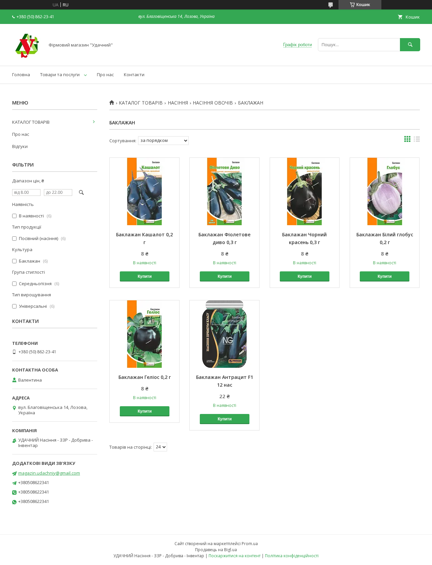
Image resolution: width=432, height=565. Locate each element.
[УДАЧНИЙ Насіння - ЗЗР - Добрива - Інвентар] (26, 57)
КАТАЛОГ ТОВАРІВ (141, 103)
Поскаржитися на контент (235, 556)
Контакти (134, 74)
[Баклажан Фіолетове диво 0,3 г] (224, 191)
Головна (21, 74)
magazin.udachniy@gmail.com (49, 473)
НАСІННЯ (178, 103)
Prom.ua (250, 543)
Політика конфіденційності (292, 556)
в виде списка (417, 140)
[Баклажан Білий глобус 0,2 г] (385, 191)
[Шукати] (410, 44)
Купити (145, 276)
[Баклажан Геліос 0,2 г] (144, 334)
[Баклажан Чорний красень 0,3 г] (305, 191)
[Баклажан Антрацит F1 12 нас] (224, 334)
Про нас (105, 74)
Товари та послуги (60, 74)
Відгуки (20, 146)
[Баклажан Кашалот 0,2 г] (144, 191)
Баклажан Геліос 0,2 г (144, 377)
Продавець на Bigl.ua (216, 550)
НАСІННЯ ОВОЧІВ (213, 103)
